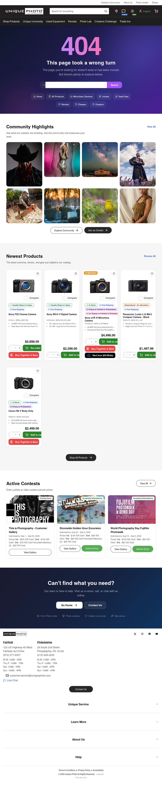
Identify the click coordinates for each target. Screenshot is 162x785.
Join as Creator (95, 230)
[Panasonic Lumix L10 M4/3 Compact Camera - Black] (138, 286)
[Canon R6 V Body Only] (23, 383)
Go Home (66, 605)
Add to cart (75, 354)
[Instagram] (142, 634)
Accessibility (98, 770)
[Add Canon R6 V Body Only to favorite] (37, 370)
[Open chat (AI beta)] (123, 11)
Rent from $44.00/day (103, 355)
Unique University (33, 21)
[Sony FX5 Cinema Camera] (23, 286)
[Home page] (24, 11)
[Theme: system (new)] (132, 11)
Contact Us (95, 605)
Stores (155, 2)
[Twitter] (135, 634)
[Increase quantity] (20, 348)
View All (144, 483)
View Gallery (30, 552)
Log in (146, 11)
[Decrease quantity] (11, 348)
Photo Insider (142, 2)
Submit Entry (92, 548)
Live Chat (12, 680)
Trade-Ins (125, 21)
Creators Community (110, 2)
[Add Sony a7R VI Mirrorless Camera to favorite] (114, 273)
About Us (128, 2)
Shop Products (11, 21)
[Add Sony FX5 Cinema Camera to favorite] (37, 273)
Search (114, 85)
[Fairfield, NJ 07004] (116, 11)
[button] (156, 11)
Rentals (72, 21)
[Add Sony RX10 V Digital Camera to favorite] (75, 273)
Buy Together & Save (26, 355)
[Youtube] (157, 634)
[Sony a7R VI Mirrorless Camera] (100, 286)
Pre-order (35, 347)
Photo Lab (85, 21)
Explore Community (64, 230)
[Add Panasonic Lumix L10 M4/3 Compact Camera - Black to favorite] (152, 273)
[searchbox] (79, 11)
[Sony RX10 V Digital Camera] (61, 286)
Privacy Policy (84, 770)
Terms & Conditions (67, 770)
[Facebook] (150, 634)
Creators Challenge (106, 21)
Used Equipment (55, 21)
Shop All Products (78, 457)
